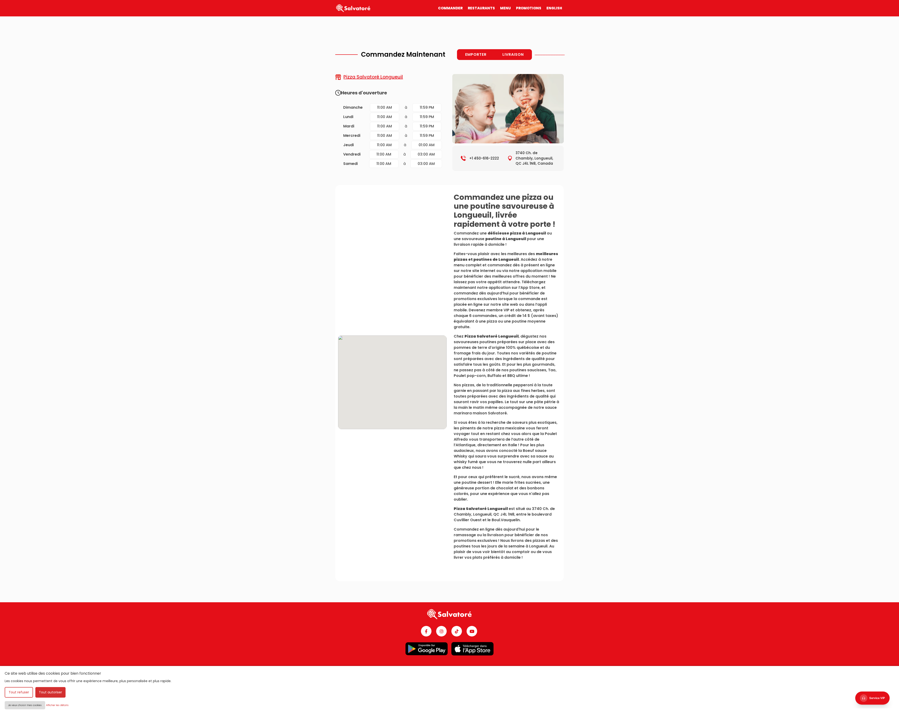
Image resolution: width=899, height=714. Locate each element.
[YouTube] (472, 631)
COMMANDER (450, 8)
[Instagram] (441, 631)
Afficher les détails (57, 705)
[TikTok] (456, 631)
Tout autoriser (50, 692)
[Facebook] (426, 631)
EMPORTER (475, 54)
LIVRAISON (513, 54)
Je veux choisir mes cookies (25, 705)
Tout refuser (19, 692)
